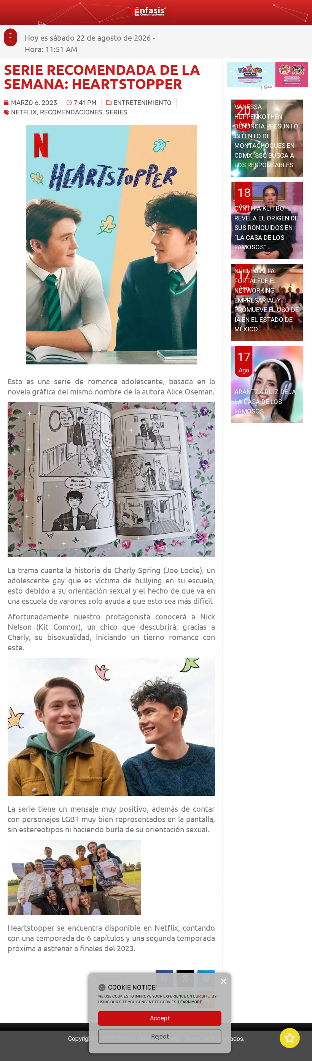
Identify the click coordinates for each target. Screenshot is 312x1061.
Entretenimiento (142, 102)
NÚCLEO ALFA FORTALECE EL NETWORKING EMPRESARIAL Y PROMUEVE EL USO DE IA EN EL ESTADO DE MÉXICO (266, 300)
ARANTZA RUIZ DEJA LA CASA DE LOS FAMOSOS (265, 401)
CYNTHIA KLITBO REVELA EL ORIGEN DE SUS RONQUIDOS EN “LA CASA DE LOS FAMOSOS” (266, 227)
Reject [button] (160, 1036)
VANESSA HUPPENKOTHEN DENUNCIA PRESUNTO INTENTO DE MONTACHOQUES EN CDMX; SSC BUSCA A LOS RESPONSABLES (266, 136)
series (116, 112)
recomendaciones (71, 112)
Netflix (24, 112)
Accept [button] (160, 1018)
